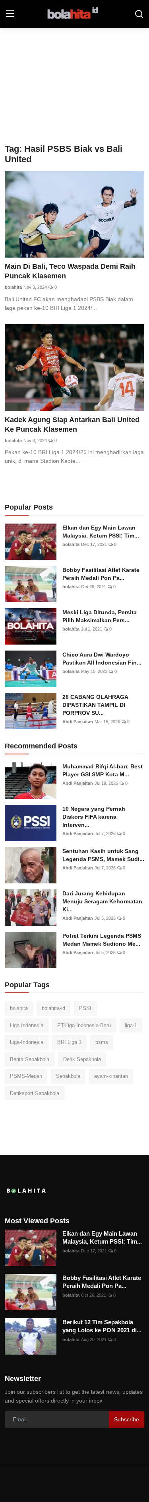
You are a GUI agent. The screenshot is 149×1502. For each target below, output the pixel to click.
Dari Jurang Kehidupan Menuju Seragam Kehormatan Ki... (102, 901)
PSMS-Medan (26, 1076)
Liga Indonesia (26, 1025)
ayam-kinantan (111, 1076)
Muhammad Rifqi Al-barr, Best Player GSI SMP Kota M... (102, 770)
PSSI (85, 1008)
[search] (139, 14)
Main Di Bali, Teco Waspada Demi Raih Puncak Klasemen (70, 271)
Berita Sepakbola (29, 1059)
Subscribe (126, 1419)
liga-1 (131, 1025)
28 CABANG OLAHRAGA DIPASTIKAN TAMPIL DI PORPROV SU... (95, 705)
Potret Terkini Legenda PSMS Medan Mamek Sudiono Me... (101, 940)
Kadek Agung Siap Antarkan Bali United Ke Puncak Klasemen (72, 424)
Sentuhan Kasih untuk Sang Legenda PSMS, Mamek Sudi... (103, 855)
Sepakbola (68, 1076)
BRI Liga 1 (69, 1042)
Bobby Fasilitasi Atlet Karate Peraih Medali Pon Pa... (100, 574)
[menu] (10, 14)
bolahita (13, 287)
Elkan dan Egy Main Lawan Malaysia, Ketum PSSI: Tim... (100, 531)
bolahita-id (53, 1008)
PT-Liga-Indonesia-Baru (84, 1025)
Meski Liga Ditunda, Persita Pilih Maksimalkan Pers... (99, 616)
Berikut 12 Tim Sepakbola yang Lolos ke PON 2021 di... (101, 1326)
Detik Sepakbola (82, 1059)
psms (101, 1042)
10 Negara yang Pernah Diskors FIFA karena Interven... (93, 817)
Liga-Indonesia (26, 1042)
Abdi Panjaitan (77, 721)
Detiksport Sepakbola (34, 1093)
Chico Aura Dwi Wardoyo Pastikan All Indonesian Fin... (101, 658)
